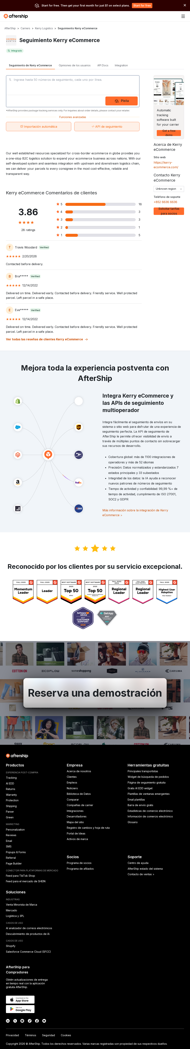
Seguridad (48, 1035)
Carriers (25, 28)
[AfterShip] (17, 16)
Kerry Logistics (44, 28)
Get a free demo (169, 133)
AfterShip (10, 28)
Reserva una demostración (95, 693)
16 (140, 204)
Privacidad (12, 1035)
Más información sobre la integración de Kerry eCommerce (135, 512)
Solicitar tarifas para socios (168, 211)
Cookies (66, 1035)
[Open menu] (183, 16)
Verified (44, 247)
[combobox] (169, 189)
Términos (30, 1035)
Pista (125, 101)
